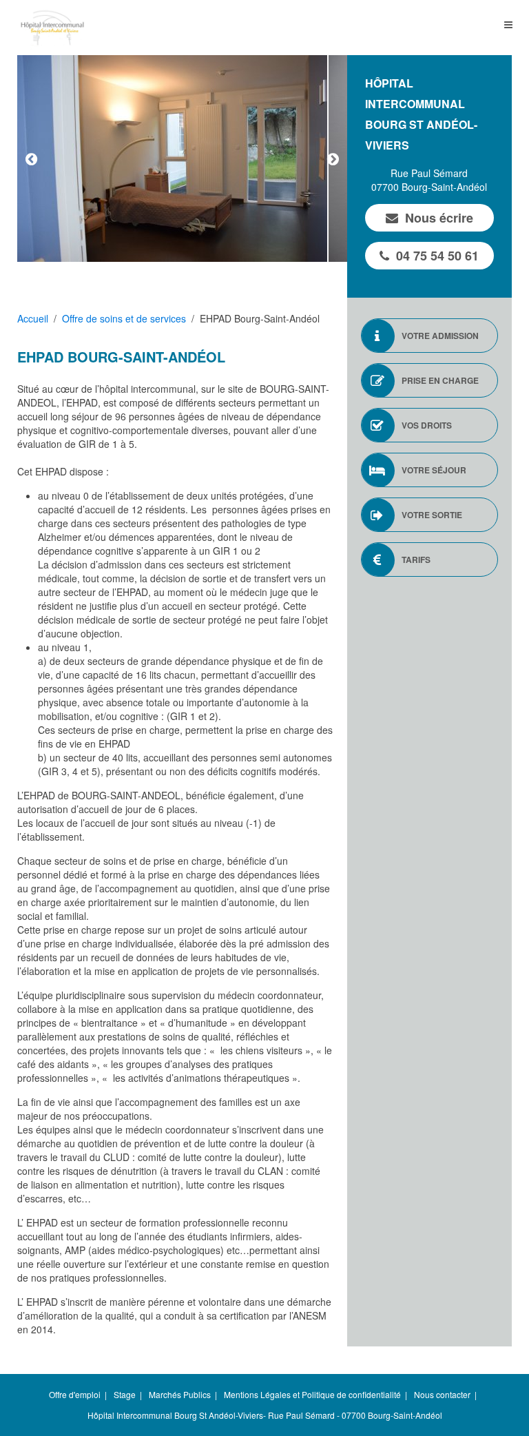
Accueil (32, 318)
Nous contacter (442, 1394)
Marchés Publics (180, 1394)
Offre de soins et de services (124, 318)
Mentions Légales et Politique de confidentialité (312, 1394)
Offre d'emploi (75, 1394)
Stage (125, 1394)
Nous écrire (439, 218)
